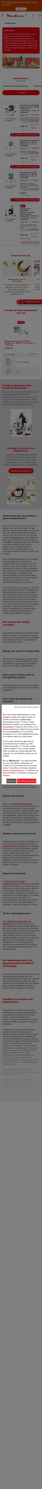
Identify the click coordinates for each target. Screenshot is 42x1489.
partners (6, 717)
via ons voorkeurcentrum (13, 770)
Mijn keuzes (11, 781)
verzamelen (8, 727)
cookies (6, 775)
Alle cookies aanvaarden (27, 781)
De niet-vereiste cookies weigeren (26, 707)
